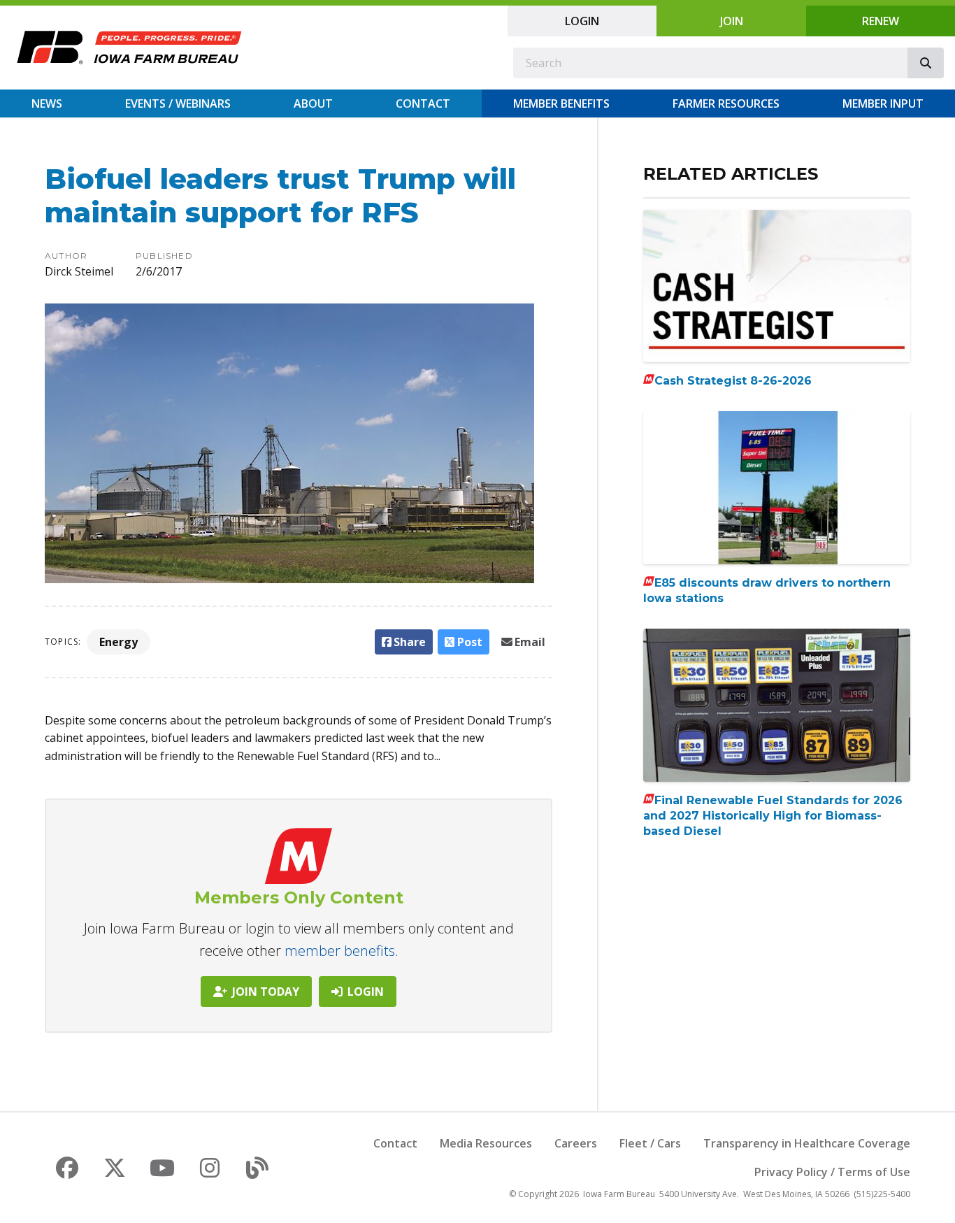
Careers (575, 1143)
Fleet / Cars (650, 1143)
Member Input (883, 103)
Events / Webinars (178, 103)
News (46, 103)
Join (731, 21)
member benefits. (341, 950)
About (313, 103)
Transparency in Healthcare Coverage (806, 1143)
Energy (118, 642)
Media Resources (486, 1143)
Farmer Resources (726, 103)
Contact (423, 103)
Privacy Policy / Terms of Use (832, 1172)
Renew (880, 21)
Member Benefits (561, 103)
